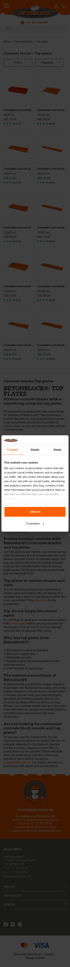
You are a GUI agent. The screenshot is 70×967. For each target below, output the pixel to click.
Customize (33, 523)
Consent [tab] (12, 449)
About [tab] (57, 449)
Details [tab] (35, 449)
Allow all (35, 511)
